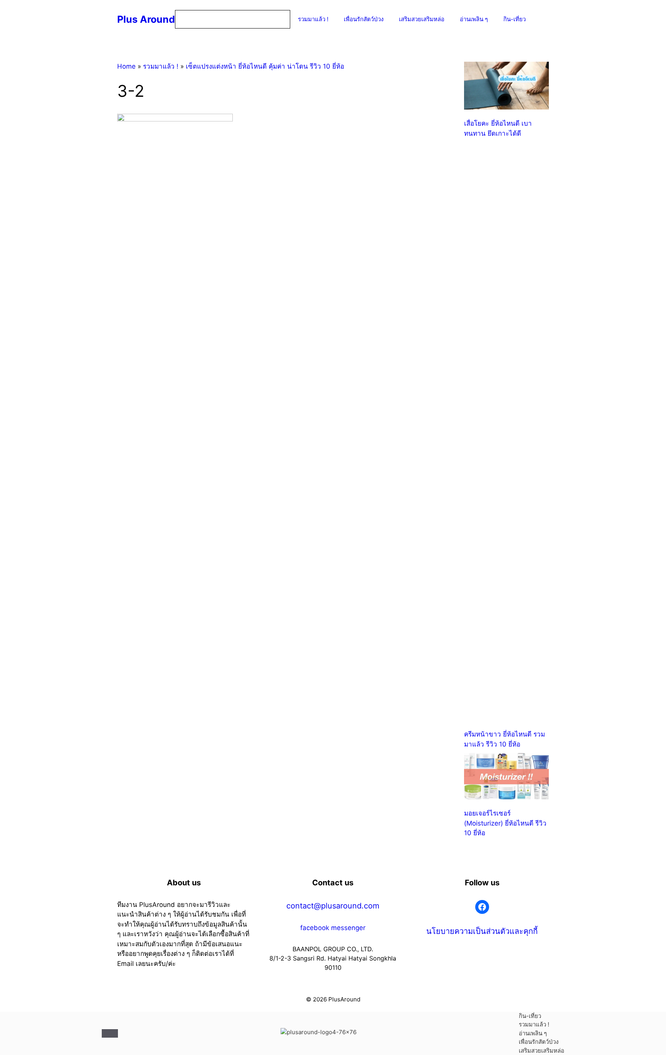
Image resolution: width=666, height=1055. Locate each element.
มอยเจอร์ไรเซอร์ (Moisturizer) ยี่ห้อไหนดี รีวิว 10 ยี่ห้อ (505, 823)
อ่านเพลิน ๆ (474, 19)
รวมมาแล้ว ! (313, 19)
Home (126, 66)
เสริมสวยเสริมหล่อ (421, 19)
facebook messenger (332, 928)
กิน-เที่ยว (514, 19)
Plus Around (146, 19)
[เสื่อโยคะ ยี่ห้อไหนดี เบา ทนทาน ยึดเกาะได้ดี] (506, 87)
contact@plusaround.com (332, 905)
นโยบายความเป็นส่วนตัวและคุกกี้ (482, 931)
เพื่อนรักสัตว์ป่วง (363, 19)
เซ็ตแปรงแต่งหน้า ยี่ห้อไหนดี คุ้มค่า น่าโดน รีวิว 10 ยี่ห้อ (265, 66)
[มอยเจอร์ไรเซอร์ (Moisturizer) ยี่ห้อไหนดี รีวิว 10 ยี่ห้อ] (506, 777)
